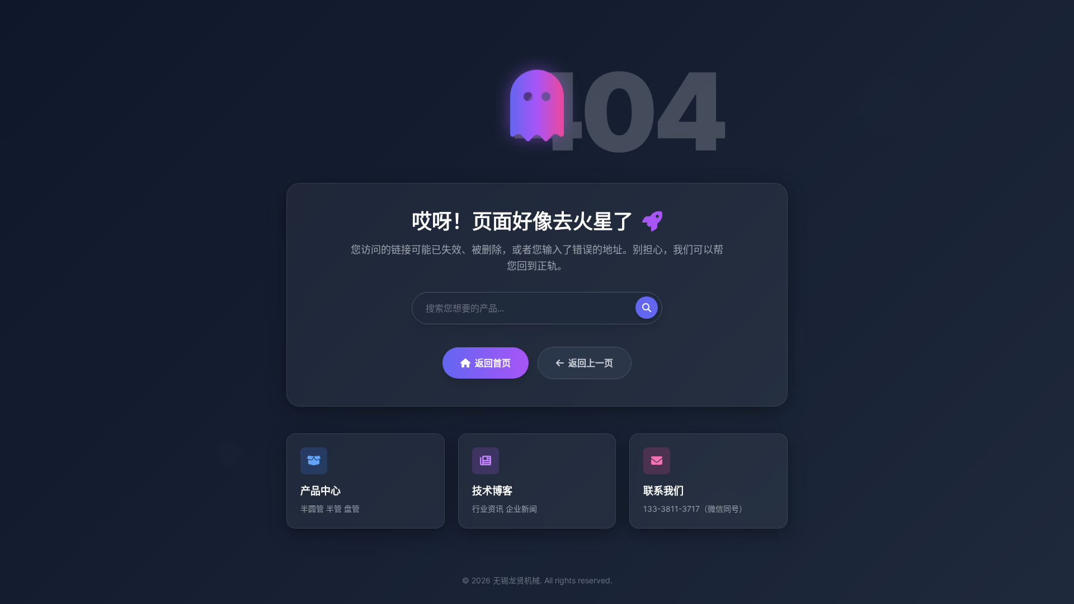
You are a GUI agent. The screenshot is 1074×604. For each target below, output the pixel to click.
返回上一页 (590, 363)
